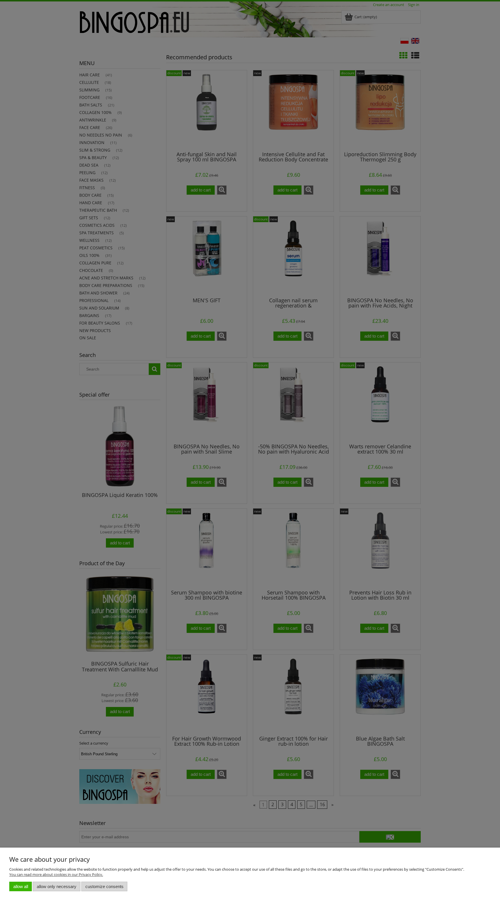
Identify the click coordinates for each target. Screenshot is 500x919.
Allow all (20, 886)
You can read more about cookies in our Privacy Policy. (56, 874)
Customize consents (104, 886)
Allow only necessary (56, 886)
